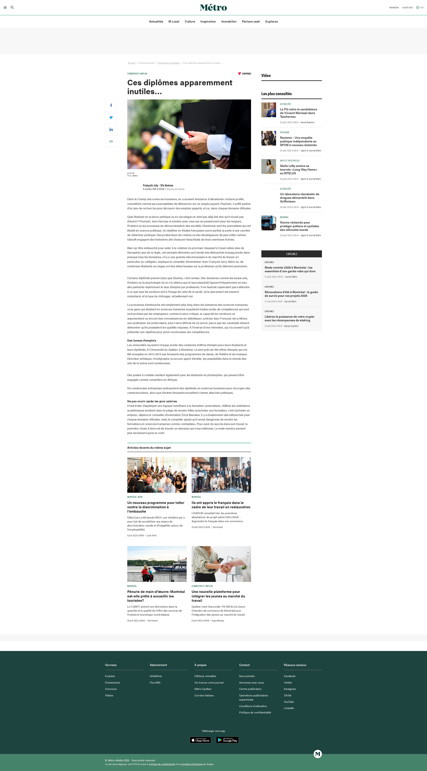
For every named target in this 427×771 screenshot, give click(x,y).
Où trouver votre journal (209, 682)
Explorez (271, 21)
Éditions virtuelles (205, 676)
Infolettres (156, 676)
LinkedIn (289, 708)
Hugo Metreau (218, 620)
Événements (112, 682)
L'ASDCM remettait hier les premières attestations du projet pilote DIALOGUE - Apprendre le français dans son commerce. (217, 517)
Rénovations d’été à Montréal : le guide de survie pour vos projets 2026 (291, 294)
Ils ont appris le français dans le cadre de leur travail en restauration (221, 504)
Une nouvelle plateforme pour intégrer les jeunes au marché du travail (218, 596)
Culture (190, 21)
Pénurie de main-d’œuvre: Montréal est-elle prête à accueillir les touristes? (156, 596)
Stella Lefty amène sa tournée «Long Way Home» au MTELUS (298, 169)
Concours (111, 689)
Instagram (290, 689)
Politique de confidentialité (255, 712)
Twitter (288, 682)
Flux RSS (155, 682)
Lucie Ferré (151, 535)
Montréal (196, 496)
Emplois (110, 676)
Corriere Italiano (204, 695)
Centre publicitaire (250, 689)
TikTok (287, 695)
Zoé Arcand (218, 527)
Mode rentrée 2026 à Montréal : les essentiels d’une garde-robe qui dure (290, 269)
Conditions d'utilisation (192, 764)
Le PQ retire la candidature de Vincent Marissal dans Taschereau (298, 113)
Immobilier (229, 21)
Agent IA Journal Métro (311, 150)
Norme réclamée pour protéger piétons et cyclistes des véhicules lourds (299, 226)
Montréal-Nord (135, 496)
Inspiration (208, 21)
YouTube (289, 702)
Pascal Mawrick (307, 122)
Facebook (290, 676)
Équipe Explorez (291, 325)
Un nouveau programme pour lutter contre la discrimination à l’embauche (155, 507)
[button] (4, 7)
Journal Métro (291, 276)
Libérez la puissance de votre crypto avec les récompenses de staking (289, 318)
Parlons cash (251, 21)
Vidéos (109, 695)
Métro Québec (202, 689)
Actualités (156, 21)
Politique (284, 132)
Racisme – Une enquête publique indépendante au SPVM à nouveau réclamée (298, 141)
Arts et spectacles (289, 160)
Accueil (131, 62)
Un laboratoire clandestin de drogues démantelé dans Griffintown (299, 197)
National (284, 217)
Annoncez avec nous (251, 682)
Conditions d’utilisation (253, 706)
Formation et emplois (169, 62)
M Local (173, 21)
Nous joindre (247, 676)
